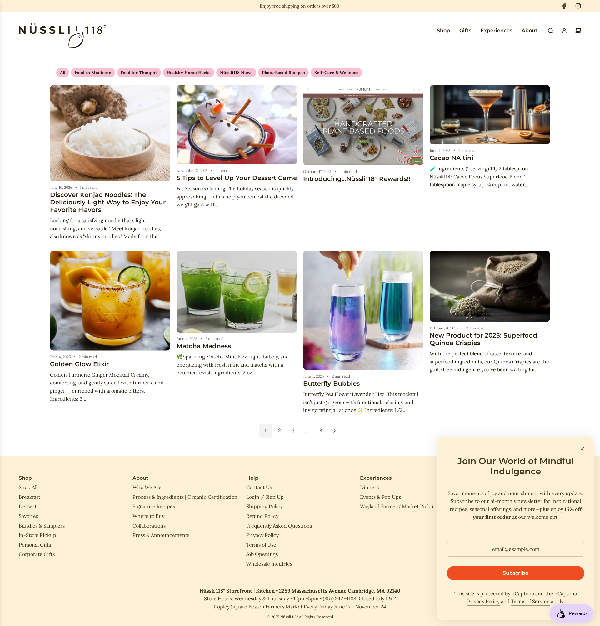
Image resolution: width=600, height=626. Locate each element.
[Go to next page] (334, 431)
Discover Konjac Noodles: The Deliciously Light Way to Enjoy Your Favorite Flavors (108, 202)
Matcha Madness (204, 346)
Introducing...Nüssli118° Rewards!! (357, 179)
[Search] (551, 31)
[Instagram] (578, 6)
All (62, 72)
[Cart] (578, 31)
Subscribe (515, 573)
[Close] (582, 449)
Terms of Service (530, 601)
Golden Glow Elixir (79, 364)
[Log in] (564, 31)
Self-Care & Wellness (336, 72)
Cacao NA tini (451, 158)
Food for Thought (139, 72)
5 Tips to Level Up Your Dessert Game (237, 178)
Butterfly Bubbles (331, 383)
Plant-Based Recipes (283, 72)
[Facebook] (564, 6)
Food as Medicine (93, 72)
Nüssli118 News (236, 72)
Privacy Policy (483, 601)
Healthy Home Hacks (189, 72)
